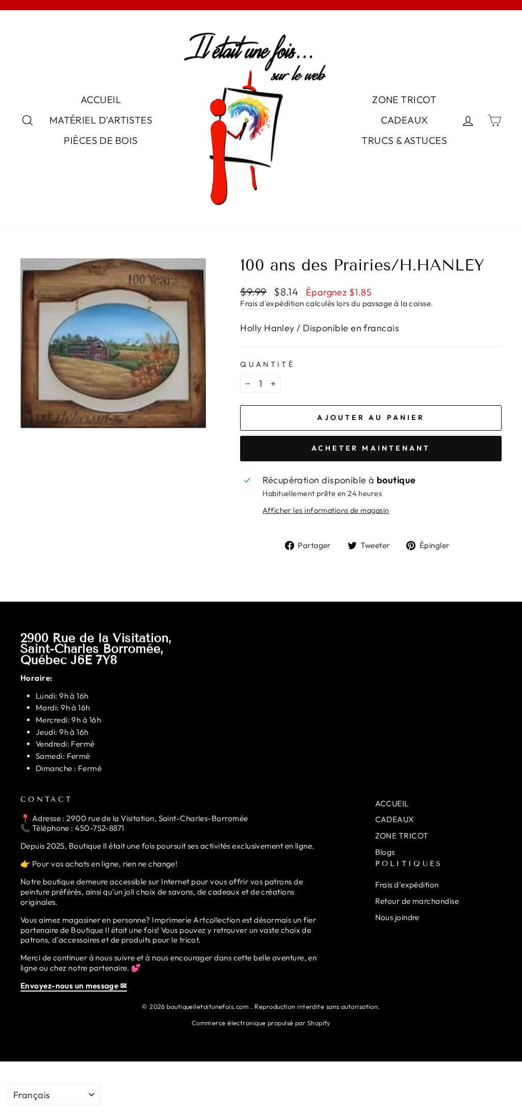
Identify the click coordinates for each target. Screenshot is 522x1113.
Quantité (267, 364)
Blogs (385, 852)
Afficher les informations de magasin (326, 510)
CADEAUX (404, 120)
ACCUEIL (101, 99)
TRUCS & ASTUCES (404, 140)
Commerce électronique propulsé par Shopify (261, 1023)
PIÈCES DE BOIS (101, 140)
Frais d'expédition (272, 303)
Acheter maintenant (371, 448)
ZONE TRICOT (404, 99)
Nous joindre (397, 917)
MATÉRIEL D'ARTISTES (101, 120)
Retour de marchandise (417, 901)
